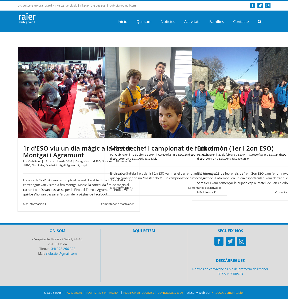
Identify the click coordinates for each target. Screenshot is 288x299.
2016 (122, 158)
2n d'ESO (131, 158)
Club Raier (34, 161)
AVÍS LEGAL (74, 293)
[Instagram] (241, 241)
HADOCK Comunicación (228, 293)
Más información (33, 204)
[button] (259, 21)
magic (84, 165)
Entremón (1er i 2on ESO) (235, 148)
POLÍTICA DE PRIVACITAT (103, 293)
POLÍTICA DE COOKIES (138, 293)
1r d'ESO (95, 161)
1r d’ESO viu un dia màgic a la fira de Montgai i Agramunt (78, 151)
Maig (154, 158)
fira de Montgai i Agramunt (62, 165)
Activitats (144, 158)
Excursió (243, 158)
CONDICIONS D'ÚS (170, 293)
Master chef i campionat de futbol (161, 148)
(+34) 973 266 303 (61, 248)
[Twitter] (230, 241)
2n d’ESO (280, 154)
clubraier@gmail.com (122, 5)
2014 (209, 158)
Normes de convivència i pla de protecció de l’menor (230, 269)
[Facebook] (218, 241)
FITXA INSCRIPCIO (230, 274)
